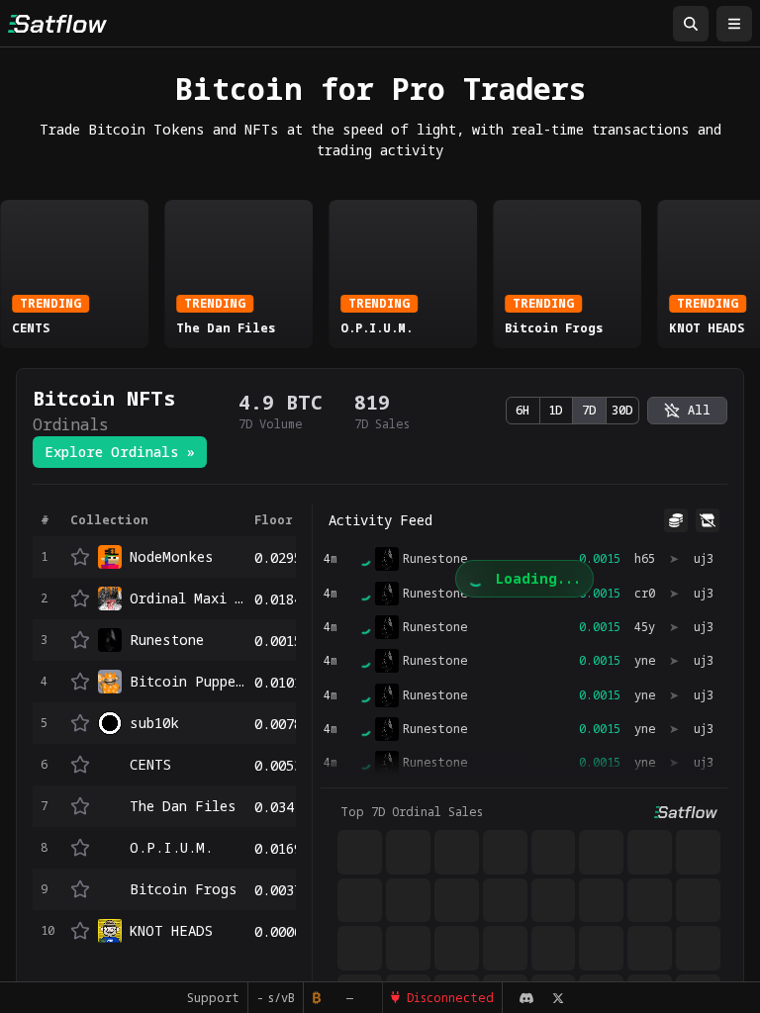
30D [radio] (622, 410)
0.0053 (278, 765)
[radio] (687, 410)
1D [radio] (555, 410)
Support (213, 997)
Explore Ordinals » (120, 451)
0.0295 (278, 557)
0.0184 (278, 599)
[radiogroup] (572, 410)
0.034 (274, 806)
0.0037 (278, 889)
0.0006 (278, 931)
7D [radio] (589, 410)
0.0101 (278, 682)
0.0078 (278, 723)
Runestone (435, 627)
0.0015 (278, 640)
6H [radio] (522, 410)
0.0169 (278, 848)
